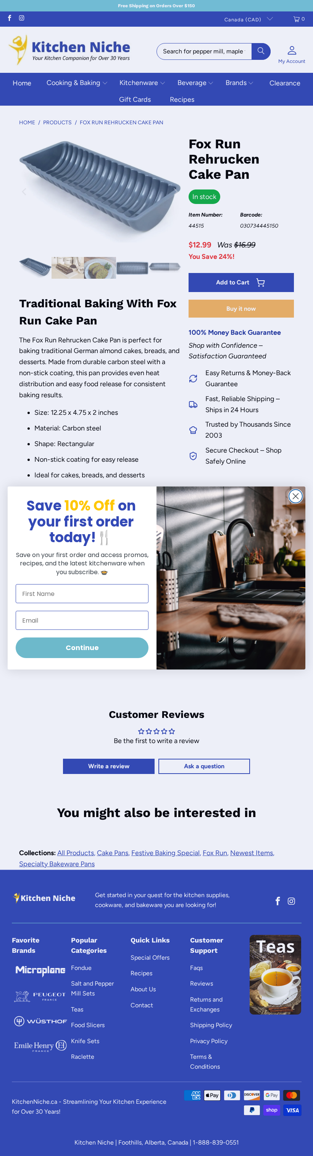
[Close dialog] (295, 496)
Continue (82, 647)
